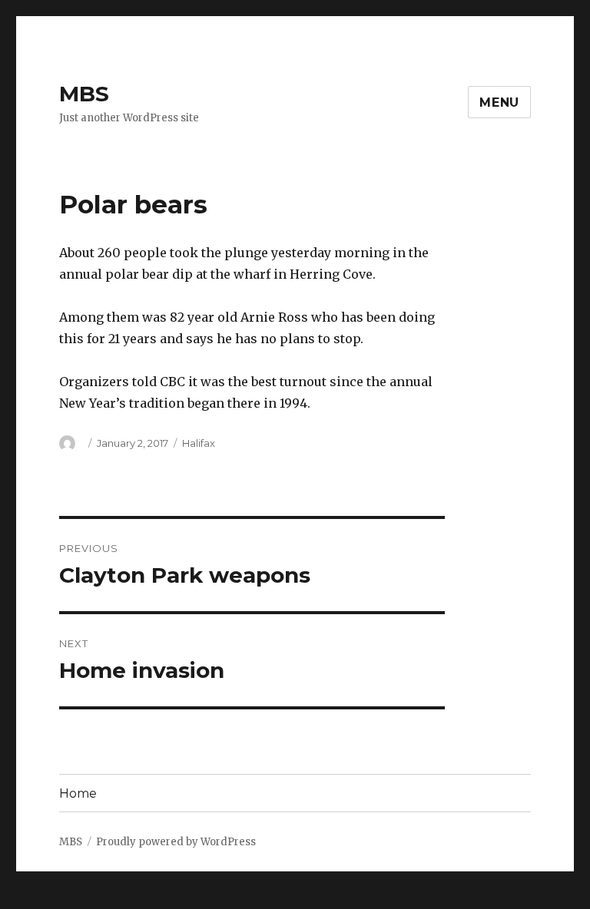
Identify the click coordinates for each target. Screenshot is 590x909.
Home (78, 793)
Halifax (198, 443)
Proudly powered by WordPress (176, 841)
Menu (499, 102)
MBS (84, 94)
